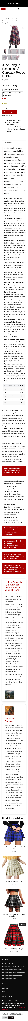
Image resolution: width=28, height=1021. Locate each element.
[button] (24, 9)
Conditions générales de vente (13, 967)
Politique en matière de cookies (13, 973)
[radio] (6, 90)
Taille (5, 86)
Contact (5, 988)
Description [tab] (8, 142)
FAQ (3, 991)
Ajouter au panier (9, 112)
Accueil (4, 19)
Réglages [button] (5, 1017)
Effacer (4, 98)
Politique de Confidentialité (12, 970)
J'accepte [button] (11, 1017)
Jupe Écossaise (13, 19)
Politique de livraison (9, 978)
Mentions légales (8, 964)
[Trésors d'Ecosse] (5, 9)
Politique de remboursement (12, 976)
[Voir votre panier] (18, 9)
